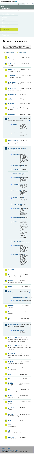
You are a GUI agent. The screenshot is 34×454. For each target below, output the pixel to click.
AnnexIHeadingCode (16, 330)
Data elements (6, 23)
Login (21, 3)
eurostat (11, 270)
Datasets (4, 17)
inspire (10, 361)
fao (9, 274)
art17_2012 (12, 82)
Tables (4, 20)
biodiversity (12, 94)
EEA (9, 1)
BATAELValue (16, 169)
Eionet (9, 10)
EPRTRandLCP (13, 140)
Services (4, 32)
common (11, 103)
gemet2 (10, 286)
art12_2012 (12, 63)
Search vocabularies (10, 52)
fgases (10, 280)
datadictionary (13, 108)
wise (9, 431)
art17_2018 (12, 88)
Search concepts (22, 52)
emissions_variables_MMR (16, 297)
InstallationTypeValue (16, 217)
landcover (11, 368)
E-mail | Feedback (6, 448)
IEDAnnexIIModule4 (13, 346)
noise (10, 401)
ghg (9, 291)
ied (9, 318)
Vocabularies (5, 29)
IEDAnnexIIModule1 (13, 324)
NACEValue (16, 221)
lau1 (9, 374)
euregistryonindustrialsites (13, 148)
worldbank (11, 437)
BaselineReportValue (16, 165)
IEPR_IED (11, 354)
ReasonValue (16, 245)
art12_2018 (12, 69)
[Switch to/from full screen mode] (24, 4)
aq (9, 57)
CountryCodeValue (16, 184)
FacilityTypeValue (16, 204)
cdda (10, 99)
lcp (9, 389)
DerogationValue (16, 190)
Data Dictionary (15, 10)
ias (9, 312)
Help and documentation (8, 14)
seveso (10, 414)
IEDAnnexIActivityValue (16, 208)
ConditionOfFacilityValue (16, 177)
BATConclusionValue (16, 173)
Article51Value (16, 154)
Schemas (4, 26)
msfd (10, 395)
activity (15, 124)
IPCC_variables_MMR (16, 300)
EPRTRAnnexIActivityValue (16, 198)
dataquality (12, 114)
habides (11, 305)
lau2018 (10, 383)
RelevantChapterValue (16, 254)
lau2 (9, 378)
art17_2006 (12, 76)
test (9, 420)
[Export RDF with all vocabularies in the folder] (29, 121)
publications (12, 408)
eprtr (9, 118)
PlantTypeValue (16, 241)
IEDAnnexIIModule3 (13, 338)
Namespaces (5, 35)
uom (9, 425)
